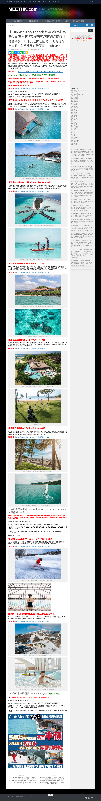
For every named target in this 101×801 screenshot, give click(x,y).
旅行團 (73, 138)
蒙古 (72, 134)
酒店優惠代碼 (18, 21)
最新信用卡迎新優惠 (78, 21)
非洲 (72, 132)
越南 (72, 112)
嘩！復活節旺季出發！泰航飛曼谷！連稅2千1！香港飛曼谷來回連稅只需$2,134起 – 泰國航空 (82, 221)
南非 (72, 122)
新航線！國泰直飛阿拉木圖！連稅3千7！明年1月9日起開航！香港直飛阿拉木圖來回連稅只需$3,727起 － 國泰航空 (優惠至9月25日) (82, 169)
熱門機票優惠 (18, 2)
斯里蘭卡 (73, 119)
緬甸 (72, 128)
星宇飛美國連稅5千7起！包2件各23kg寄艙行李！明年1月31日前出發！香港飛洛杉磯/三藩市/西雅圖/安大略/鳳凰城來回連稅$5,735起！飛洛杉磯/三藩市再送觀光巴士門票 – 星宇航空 (82, 184)
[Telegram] (18, 52)
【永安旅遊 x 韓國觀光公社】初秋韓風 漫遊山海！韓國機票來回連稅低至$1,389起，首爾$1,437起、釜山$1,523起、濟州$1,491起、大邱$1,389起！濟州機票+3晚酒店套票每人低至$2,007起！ (82, 152)
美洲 (72, 118)
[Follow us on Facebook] (87, 25)
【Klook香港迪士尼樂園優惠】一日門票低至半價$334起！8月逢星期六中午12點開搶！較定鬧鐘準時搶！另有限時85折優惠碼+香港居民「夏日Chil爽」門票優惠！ (82, 244)
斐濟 (72, 125)
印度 (72, 113)
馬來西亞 (73, 107)
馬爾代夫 (73, 124)
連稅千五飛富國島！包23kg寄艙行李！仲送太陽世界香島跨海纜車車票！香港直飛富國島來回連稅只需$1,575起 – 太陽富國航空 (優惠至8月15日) (82, 263)
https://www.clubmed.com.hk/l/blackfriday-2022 (40, 71)
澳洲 (50, 2)
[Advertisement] (82, 53)
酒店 (72, 91)
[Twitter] (24, 52)
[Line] (21, 52)
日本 (25, 2)
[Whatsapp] (12, 52)
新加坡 (44, 2)
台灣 (30, 2)
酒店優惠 (9, 2)
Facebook (61, 2)
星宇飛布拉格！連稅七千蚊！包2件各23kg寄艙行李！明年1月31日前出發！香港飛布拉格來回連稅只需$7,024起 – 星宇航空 (82, 161)
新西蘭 (73, 116)
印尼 (72, 115)
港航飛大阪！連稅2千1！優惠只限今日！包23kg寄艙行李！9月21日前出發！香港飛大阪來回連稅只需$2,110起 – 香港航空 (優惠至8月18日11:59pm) (82, 208)
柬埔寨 (73, 110)
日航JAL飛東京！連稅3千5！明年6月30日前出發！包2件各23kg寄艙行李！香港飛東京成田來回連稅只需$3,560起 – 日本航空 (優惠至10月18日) (82, 235)
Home (10, 21)
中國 (72, 106)
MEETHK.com (23, 9)
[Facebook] (10, 52)
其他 (72, 144)
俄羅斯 (73, 109)
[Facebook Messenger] (15, 52)
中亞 (72, 131)
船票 (72, 143)
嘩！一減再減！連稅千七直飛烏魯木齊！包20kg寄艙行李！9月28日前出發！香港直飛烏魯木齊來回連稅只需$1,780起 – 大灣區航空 (82, 176)
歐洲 (54, 2)
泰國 (34, 2)
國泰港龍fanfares (76, 94)
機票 (72, 93)
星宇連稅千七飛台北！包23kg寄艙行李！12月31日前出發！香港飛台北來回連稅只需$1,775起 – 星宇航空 (82, 201)
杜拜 (72, 121)
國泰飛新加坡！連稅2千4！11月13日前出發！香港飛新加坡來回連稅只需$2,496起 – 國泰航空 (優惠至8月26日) (82, 215)
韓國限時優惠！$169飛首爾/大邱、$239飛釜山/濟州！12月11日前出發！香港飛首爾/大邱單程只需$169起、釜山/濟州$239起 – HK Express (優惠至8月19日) (82, 228)
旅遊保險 (73, 141)
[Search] (90, 30)
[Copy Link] (27, 52)
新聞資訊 (73, 140)
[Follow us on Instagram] (89, 25)
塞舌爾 (73, 130)
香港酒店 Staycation (77, 90)
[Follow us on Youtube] (92, 25)
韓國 (39, 2)
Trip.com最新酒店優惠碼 (47, 21)
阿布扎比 (73, 127)
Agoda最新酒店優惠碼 (31, 21)
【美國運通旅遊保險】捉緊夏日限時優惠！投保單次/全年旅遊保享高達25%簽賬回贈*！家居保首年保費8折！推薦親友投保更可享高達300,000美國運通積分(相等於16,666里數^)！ (82, 193)
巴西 (72, 135)
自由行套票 (11, 25)
